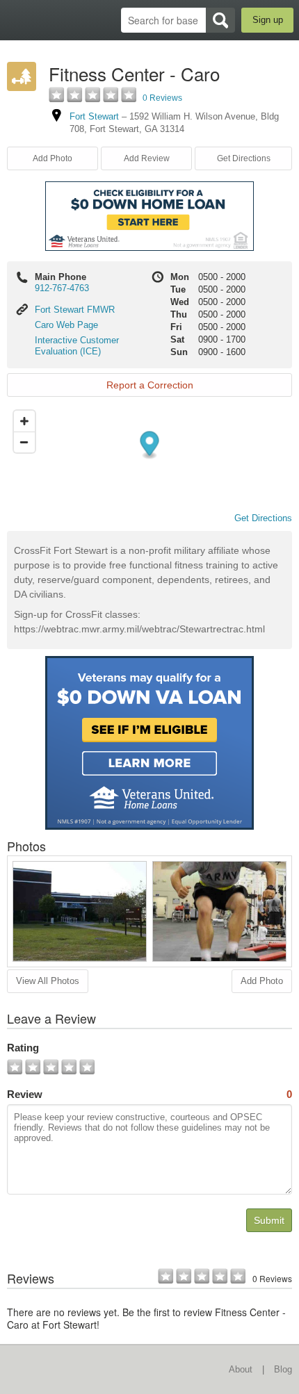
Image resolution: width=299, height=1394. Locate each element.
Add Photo (262, 981)
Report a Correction (149, 385)
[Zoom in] (24, 421)
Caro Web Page (66, 325)
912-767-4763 (62, 288)
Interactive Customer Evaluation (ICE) (77, 345)
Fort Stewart (94, 116)
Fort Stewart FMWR (75, 309)
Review (149, 1094)
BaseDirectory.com (18, 19)
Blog (283, 1369)
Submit (269, 1220)
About (240, 1369)
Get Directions (243, 158)
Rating (23, 1047)
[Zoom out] (24, 442)
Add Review (147, 158)
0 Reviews (162, 98)
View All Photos (47, 981)
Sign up (267, 20)
